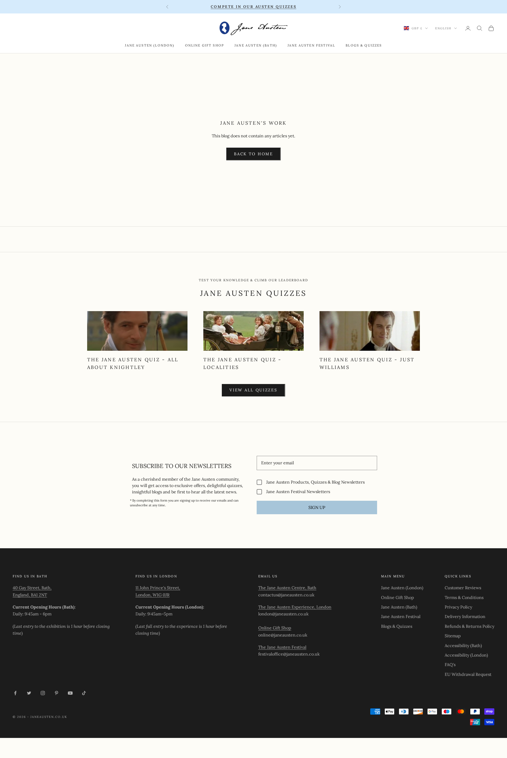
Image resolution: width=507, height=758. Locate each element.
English (443, 28)
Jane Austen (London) (149, 45)
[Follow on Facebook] (15, 693)
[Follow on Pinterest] (56, 693)
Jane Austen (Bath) (255, 45)
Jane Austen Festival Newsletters (298, 491)
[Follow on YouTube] (70, 693)
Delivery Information (465, 616)
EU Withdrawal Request (468, 674)
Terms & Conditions (464, 597)
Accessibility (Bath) (463, 645)
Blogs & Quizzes (364, 45)
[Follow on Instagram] (42, 693)
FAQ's (450, 664)
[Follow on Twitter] (29, 693)
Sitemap (453, 635)
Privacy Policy (458, 607)
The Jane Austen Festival (282, 647)
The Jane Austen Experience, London (294, 607)
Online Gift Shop (204, 45)
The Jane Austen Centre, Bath (287, 587)
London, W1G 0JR (152, 594)
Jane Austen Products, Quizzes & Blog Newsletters (315, 482)
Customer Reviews (463, 587)
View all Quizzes (253, 389)
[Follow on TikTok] (84, 693)
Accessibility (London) (466, 655)
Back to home (253, 153)
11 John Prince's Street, (157, 587)
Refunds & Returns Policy (469, 626)
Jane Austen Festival (311, 45)
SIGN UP (316, 507)
